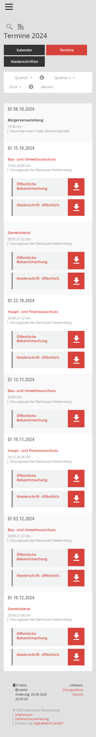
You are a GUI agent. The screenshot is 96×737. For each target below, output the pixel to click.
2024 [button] (13, 86)
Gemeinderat (19, 232)
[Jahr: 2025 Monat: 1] (31, 87)
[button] (76, 187)
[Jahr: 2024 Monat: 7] (42, 77)
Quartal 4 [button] (63, 77)
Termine (67, 50)
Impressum (24, 714)
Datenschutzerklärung (32, 719)
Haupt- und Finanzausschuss (33, 311)
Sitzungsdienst (72, 692)
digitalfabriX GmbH (48, 723)
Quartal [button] (22, 77)
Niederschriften (24, 61)
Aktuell (47, 86)
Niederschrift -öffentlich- (38, 205)
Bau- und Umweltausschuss (32, 159)
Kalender (24, 50)
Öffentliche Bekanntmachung (32, 186)
